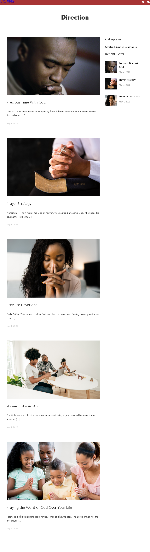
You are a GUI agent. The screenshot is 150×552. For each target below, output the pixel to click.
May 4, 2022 (12, 123)
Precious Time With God (26, 102)
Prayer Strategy (19, 203)
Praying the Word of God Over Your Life (39, 507)
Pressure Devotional (22, 305)
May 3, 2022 (12, 528)
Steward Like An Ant (23, 406)
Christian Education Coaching (119, 47)
